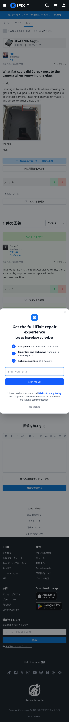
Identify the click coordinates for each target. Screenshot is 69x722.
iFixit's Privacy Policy (49, 393)
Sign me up (34, 381)
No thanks (34, 406)
